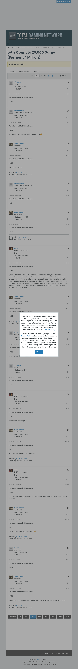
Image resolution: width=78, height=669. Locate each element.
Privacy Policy (50, 330)
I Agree (39, 352)
